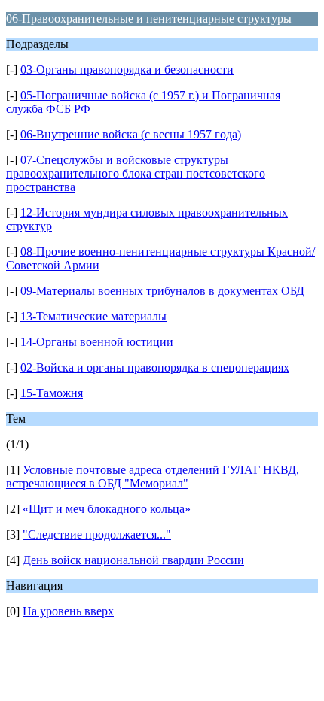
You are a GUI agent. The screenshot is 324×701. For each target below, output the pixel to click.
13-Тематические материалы (93, 316)
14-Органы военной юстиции (96, 341)
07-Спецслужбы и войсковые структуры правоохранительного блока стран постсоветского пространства (135, 173)
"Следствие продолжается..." (97, 534)
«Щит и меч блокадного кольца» (107, 508)
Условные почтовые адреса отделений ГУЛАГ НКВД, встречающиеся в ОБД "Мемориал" (152, 476)
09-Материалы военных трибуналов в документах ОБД (162, 290)
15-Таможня (51, 393)
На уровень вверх (68, 611)
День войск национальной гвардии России (133, 560)
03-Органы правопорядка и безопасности (127, 69)
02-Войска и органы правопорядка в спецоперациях (154, 367)
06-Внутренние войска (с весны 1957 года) (130, 134)
